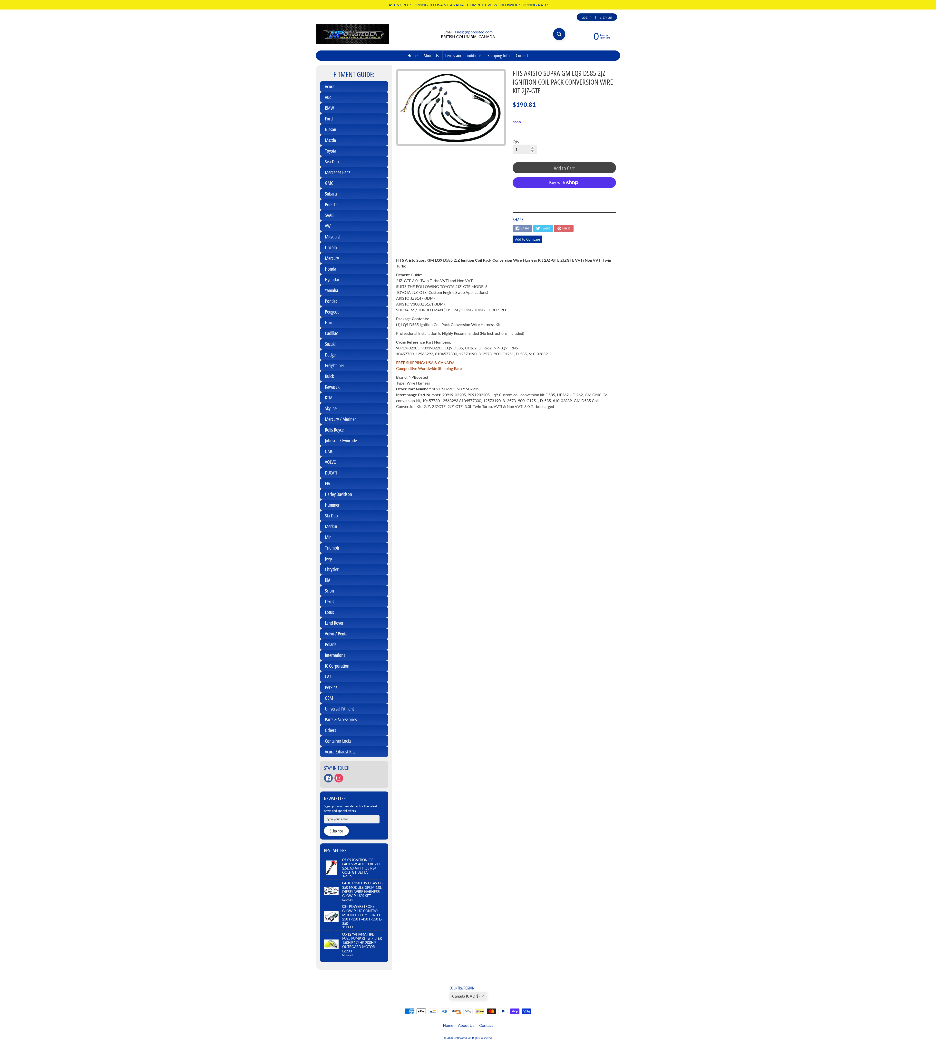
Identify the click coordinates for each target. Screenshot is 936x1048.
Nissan (330, 129)
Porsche (331, 204)
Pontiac (331, 301)
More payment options (564, 194)
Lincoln (331, 247)
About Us (431, 55)
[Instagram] (338, 778)
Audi (328, 97)
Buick (329, 376)
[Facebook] (328, 778)
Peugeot (332, 311)
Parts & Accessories (341, 719)
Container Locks (338, 741)
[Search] (559, 34)
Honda (330, 269)
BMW (329, 108)
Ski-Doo (331, 515)
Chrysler (332, 569)
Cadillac (331, 333)
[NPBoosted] (352, 34)
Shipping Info (499, 55)
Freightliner (334, 365)
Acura (329, 86)
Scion (329, 590)
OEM (329, 698)
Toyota (330, 151)
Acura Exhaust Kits (340, 751)
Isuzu (329, 322)
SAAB (329, 215)
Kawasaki (333, 387)
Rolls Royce (334, 429)
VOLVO (330, 462)
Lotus (329, 612)
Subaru (331, 193)
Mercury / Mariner (340, 419)
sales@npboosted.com (474, 32)
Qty (516, 141)
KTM (328, 397)
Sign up (605, 17)
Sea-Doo (332, 161)
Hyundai (332, 279)
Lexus (329, 601)
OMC (329, 451)
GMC (329, 183)
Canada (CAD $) (465, 996)
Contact (522, 55)
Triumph (332, 547)
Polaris (330, 644)
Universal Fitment (339, 708)
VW (328, 226)
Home (413, 55)
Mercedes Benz (337, 172)
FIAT (328, 483)
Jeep (328, 558)
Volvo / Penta (336, 633)
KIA (327, 580)
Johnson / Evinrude (341, 440)
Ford (329, 118)
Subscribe (336, 831)
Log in (587, 17)
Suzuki (330, 344)
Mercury (332, 258)
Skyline (331, 408)
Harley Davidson (338, 494)
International (335, 655)
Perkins (331, 687)
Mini (328, 537)
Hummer (332, 505)
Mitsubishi (333, 236)
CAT (328, 676)
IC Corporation (337, 665)
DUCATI (331, 472)
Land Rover (334, 623)
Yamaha (331, 290)
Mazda (330, 140)
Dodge (330, 354)
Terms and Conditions (463, 55)
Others (330, 730)
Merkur (331, 526)
